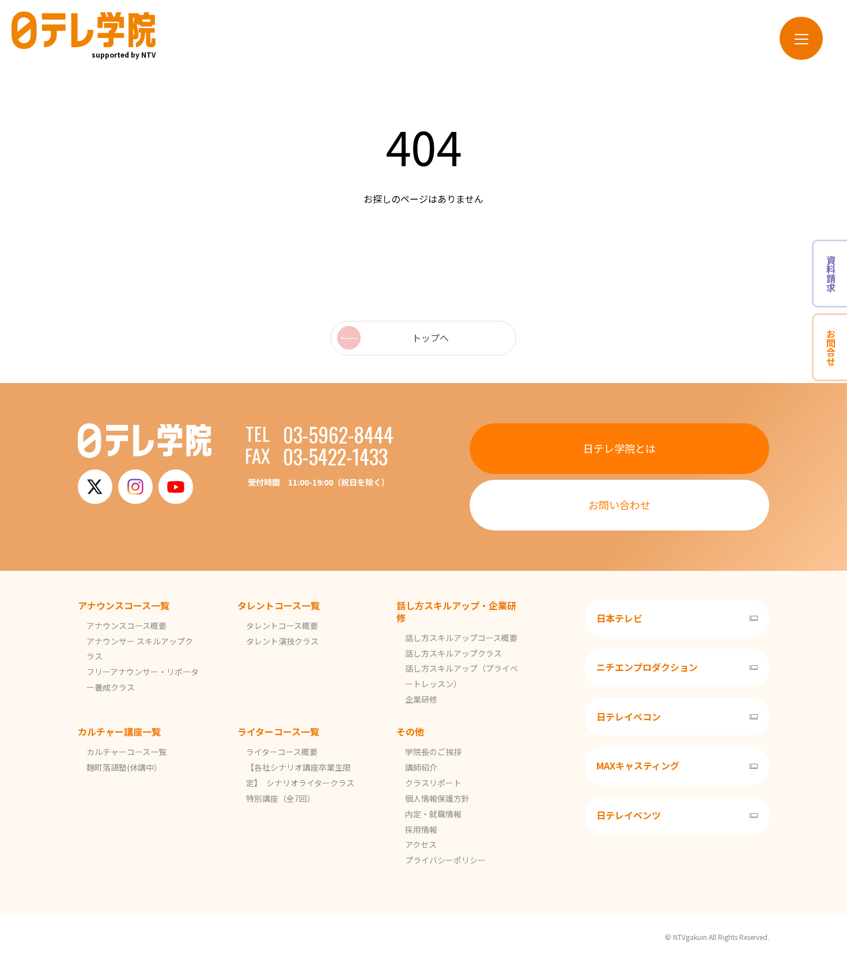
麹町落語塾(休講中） (124, 767)
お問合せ (831, 347)
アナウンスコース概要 (126, 625)
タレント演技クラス (282, 641)
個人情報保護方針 (437, 798)
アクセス (421, 844)
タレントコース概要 (282, 625)
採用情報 (421, 829)
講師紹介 (421, 767)
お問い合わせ (619, 504)
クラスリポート (433, 783)
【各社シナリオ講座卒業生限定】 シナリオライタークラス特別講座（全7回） (300, 782)
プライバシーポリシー (445, 860)
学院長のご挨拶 (433, 751)
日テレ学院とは (619, 448)
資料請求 (831, 273)
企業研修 (421, 699)
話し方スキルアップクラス (453, 653)
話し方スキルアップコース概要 (461, 637)
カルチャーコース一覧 (126, 751)
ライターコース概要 (281, 751)
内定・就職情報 (433, 814)
